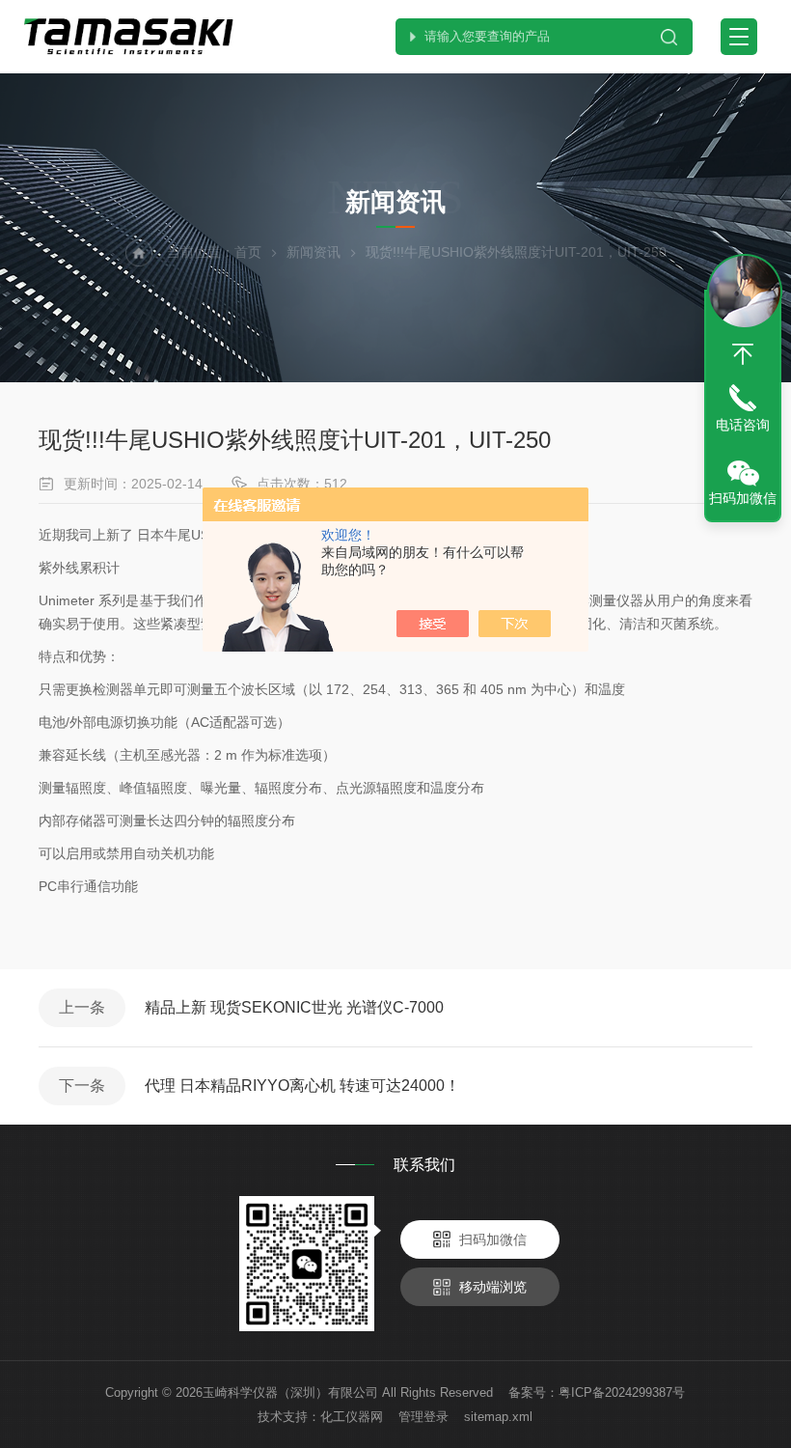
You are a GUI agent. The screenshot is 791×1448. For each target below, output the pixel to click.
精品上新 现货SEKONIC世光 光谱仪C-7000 (294, 1007)
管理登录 (423, 1416)
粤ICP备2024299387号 (622, 1392)
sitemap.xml (498, 1416)
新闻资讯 (313, 252)
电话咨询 (743, 424)
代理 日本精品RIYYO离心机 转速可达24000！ (302, 1085)
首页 (247, 252)
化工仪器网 (351, 1416)
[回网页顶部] (742, 354)
